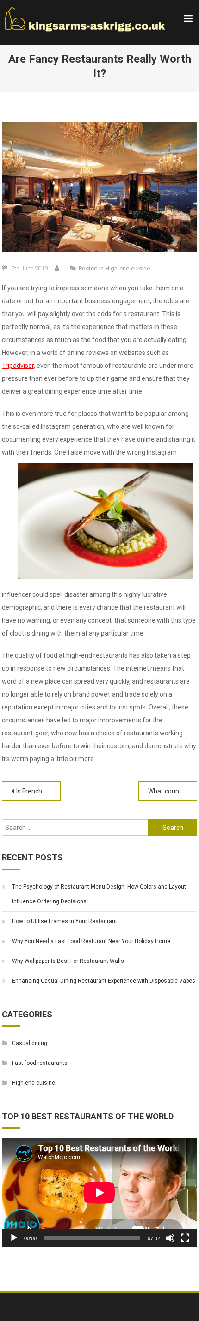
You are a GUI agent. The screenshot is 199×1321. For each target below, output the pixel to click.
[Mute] (170, 1238)
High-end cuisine (127, 268)
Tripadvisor (18, 365)
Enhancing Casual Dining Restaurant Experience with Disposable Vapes (103, 981)
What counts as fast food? (172, 791)
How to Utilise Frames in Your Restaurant (64, 921)
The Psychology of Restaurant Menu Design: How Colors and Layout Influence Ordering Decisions (99, 894)
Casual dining (29, 1043)
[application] (99, 1192)
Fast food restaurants (40, 1063)
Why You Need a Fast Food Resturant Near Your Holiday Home (91, 941)
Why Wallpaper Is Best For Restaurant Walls (68, 961)
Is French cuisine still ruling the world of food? (38, 791)
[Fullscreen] (185, 1238)
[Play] (14, 1238)
